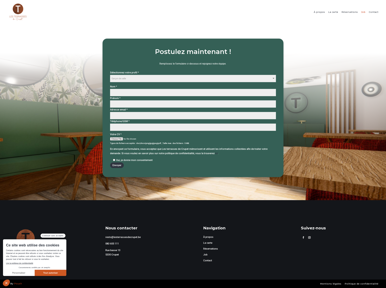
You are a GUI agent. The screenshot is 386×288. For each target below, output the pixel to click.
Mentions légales (330, 284)
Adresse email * (119, 109)
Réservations (350, 12)
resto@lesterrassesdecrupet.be (123, 237)
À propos (319, 12)
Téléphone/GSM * (120, 121)
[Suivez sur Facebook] (303, 237)
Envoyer (116, 165)
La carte (333, 12)
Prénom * (115, 98)
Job (363, 12)
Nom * (113, 86)
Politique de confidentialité (361, 284)
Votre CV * (116, 134)
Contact (373, 12)
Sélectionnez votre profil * (124, 72)
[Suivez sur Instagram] (309, 237)
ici (216, 153)
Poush (18, 283)
